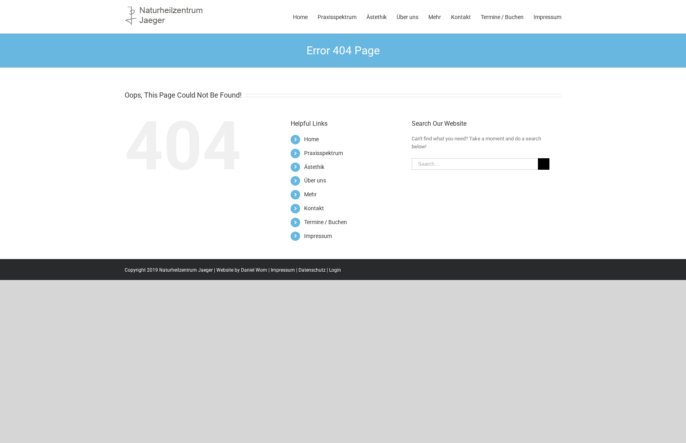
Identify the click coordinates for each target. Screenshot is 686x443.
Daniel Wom (254, 270)
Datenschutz (312, 270)
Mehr (310, 194)
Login (335, 270)
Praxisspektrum (323, 153)
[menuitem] (305, 16)
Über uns (315, 180)
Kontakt (314, 208)
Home (311, 139)
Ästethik (314, 167)
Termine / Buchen (325, 222)
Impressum (318, 236)
